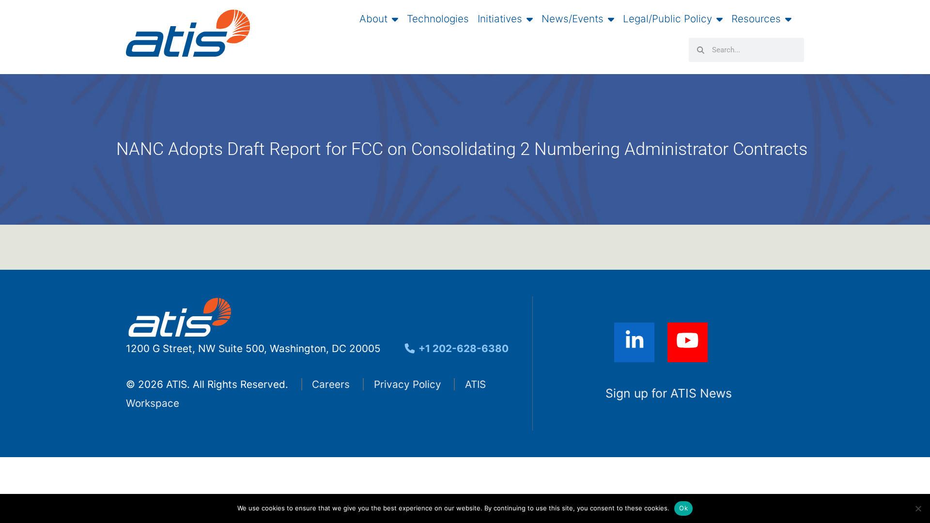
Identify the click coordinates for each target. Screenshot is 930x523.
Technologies (438, 19)
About (373, 19)
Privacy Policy (407, 384)
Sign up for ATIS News (668, 393)
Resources (756, 19)
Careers (331, 384)
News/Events (573, 19)
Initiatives (500, 19)
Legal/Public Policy (667, 19)
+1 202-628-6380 (462, 348)
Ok (683, 508)
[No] (918, 508)
